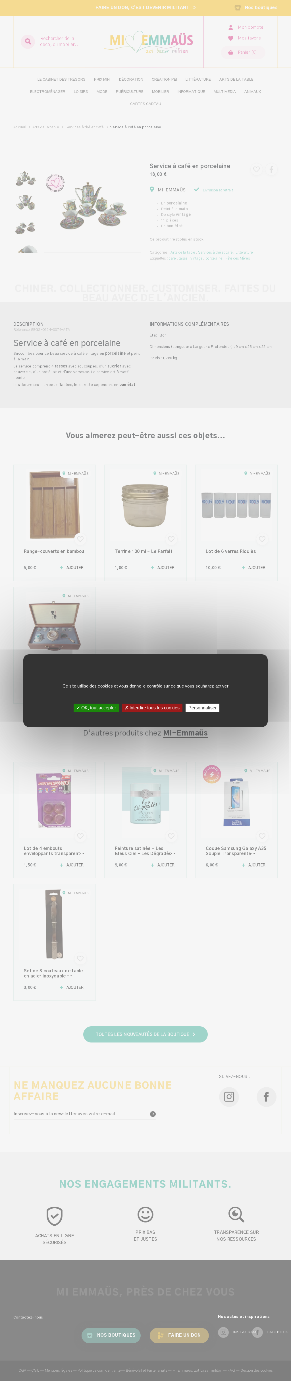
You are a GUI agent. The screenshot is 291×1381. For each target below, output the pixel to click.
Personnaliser (202, 707)
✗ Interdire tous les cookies (152, 707)
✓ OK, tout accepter (96, 707)
